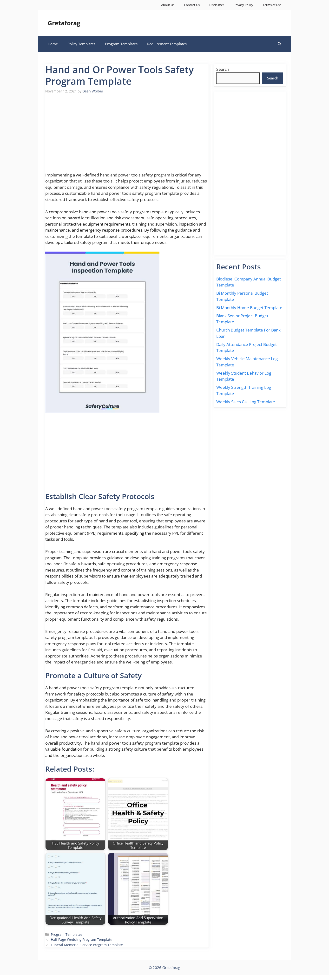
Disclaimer (216, 5)
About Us (167, 5)
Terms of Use (272, 5)
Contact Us (192, 5)
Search (222, 69)
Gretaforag (64, 23)
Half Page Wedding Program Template (81, 939)
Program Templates (121, 43)
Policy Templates (81, 43)
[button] (279, 44)
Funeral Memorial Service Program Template (87, 944)
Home (53, 43)
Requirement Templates (167, 43)
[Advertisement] (127, 135)
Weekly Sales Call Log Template (245, 401)
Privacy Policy (243, 5)
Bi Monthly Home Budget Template (249, 307)
